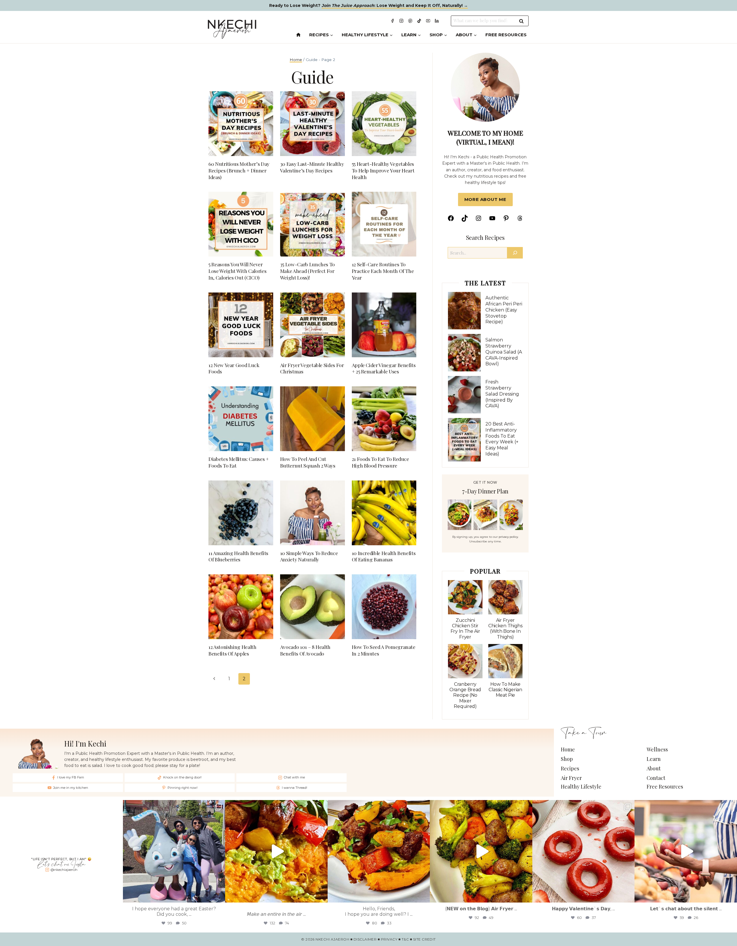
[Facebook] (392, 21)
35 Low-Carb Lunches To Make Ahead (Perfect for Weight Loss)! (307, 271)
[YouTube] (428, 21)
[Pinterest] (410, 21)
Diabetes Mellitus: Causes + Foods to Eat (238, 462)
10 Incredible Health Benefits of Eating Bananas (384, 556)
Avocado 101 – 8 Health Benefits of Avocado (305, 650)
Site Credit (424, 939)
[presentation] (464, 310)
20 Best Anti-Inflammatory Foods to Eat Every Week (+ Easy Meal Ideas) (501, 439)
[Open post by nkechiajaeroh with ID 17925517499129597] (481, 851)
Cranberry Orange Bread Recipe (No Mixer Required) (465, 695)
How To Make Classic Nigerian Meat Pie (505, 689)
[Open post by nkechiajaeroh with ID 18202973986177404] (379, 851)
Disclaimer (365, 939)
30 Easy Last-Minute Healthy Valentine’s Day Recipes (312, 167)
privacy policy (508, 537)
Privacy (389, 939)
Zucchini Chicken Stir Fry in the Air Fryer (465, 629)
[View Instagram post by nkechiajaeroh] (219, 895)
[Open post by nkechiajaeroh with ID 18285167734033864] (276, 851)
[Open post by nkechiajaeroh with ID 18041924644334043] (174, 851)
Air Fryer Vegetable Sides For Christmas (312, 368)
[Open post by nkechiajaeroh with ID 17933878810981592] (583, 851)
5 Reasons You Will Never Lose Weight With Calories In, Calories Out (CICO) (237, 271)
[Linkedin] (437, 21)
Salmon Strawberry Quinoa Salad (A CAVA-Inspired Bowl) (503, 351)
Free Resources (506, 34)
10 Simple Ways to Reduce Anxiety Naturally (309, 556)
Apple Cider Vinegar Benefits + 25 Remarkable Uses (384, 368)
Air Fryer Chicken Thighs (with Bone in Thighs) (505, 629)
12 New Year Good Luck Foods (233, 368)
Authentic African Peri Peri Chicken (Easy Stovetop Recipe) (503, 309)
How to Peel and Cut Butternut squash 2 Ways (307, 462)
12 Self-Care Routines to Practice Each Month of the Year (383, 271)
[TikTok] (419, 21)
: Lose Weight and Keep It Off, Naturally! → (395, 5)
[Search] (515, 253)
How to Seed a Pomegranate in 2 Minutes (383, 650)
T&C (405, 939)
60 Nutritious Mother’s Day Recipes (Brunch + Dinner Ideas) (238, 170)
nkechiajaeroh (173, 803)
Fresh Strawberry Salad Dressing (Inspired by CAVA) (502, 394)
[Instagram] (401, 21)
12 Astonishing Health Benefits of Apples (232, 650)
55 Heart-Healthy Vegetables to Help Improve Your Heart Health (383, 170)
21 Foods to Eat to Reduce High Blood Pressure (380, 462)
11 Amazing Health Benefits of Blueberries (238, 556)
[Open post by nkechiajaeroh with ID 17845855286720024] (686, 851)
